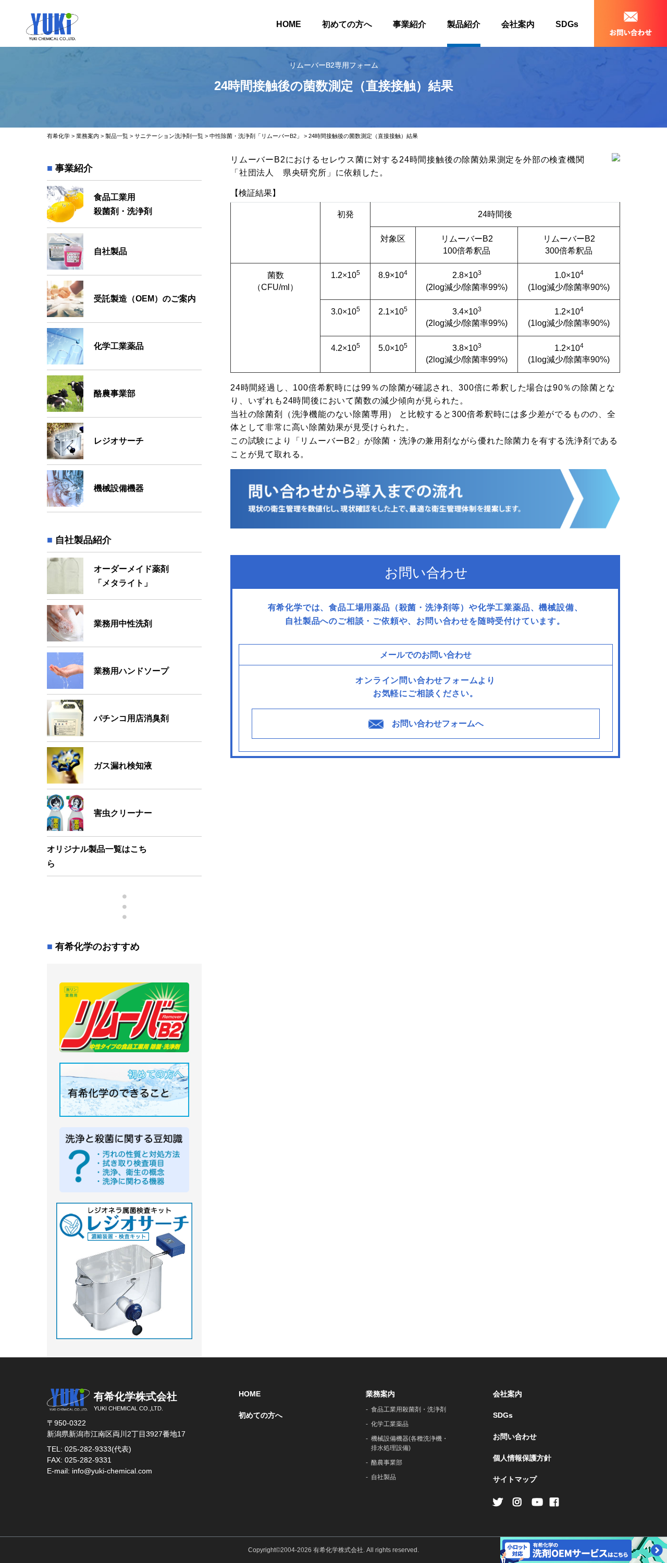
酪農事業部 (386, 1462)
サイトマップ (515, 1479)
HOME (288, 24)
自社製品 (383, 1477)
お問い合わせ (515, 1436)
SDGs (566, 24)
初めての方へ (347, 24)
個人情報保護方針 (522, 1458)
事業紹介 (409, 24)
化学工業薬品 (390, 1424)
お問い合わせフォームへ (438, 723)
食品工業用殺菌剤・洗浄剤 (408, 1409)
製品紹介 (463, 24)
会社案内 (518, 24)
